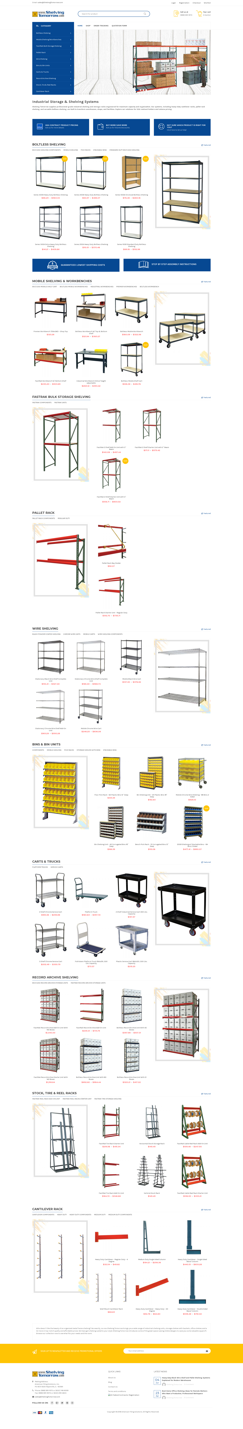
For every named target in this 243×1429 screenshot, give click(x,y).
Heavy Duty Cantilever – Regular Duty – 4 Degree (111, 1260)
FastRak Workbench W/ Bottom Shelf (50, 381)
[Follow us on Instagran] (72, 1403)
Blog (110, 1382)
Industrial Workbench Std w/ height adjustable (91, 382)
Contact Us (113, 1387)
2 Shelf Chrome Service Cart (50, 912)
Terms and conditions (117, 1391)
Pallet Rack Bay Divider (111, 563)
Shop (88, 26)
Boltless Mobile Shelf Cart (131, 381)
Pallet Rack (41, 52)
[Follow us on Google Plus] (57, 1403)
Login (173, 3)
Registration (184, 3)
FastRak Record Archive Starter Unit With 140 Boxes (51, 1078)
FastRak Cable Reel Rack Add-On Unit (192, 1144)
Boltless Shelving (43, 33)
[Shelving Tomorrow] (48, 14)
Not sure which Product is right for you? (186, 126)
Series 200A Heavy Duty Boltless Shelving (91, 244)
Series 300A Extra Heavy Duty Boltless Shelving (50, 245)
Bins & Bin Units (43, 65)
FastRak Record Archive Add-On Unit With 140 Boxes (51, 1029)
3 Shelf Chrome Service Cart (50, 961)
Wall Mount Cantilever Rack (111, 1309)
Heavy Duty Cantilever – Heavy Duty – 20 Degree (152, 1310)
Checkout (197, 3)
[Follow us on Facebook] (52, 1403)
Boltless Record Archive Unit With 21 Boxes (131, 1078)
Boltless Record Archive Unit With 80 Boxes (91, 1078)
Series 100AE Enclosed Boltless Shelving (131, 195)
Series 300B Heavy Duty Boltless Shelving (51, 195)
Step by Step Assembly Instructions (174, 264)
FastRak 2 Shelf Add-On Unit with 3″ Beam (111, 448)
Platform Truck (91, 912)
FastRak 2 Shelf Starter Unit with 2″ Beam (152, 447)
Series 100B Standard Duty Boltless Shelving (131, 245)
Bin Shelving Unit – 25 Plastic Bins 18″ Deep (152, 796)
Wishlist (207, 3)
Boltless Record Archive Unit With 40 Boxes (132, 1029)
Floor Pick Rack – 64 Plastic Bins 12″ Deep (111, 795)
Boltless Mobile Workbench (131, 331)
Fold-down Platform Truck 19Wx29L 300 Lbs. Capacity (91, 962)
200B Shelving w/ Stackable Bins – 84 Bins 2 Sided (192, 845)
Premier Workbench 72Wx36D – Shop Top (51, 331)
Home (80, 26)
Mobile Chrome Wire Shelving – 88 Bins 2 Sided (192, 796)
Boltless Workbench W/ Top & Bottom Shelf (91, 332)
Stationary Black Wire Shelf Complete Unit (50, 680)
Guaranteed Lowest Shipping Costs (83, 265)
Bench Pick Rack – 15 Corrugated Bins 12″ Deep (152, 845)
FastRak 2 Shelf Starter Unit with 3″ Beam (111, 498)
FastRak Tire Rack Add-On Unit (111, 1193)
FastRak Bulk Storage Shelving (48, 46)
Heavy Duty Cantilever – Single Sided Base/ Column (192, 1260)
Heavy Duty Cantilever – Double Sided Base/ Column (192, 1310)
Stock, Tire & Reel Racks (46, 85)
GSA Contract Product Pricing (61, 125)
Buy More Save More (116, 125)
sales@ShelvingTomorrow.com (50, 2)
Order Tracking (101, 26)
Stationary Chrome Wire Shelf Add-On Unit (50, 729)
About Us (112, 1378)
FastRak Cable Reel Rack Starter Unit (192, 1193)
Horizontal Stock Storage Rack (152, 1144)
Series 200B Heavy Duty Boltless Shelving (91, 195)
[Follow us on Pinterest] (67, 1403)
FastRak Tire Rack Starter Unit (111, 1144)
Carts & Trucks (42, 72)
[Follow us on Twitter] (62, 1403)
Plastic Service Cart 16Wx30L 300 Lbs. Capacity (131, 962)
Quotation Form (119, 26)
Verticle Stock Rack (152, 1193)
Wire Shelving (41, 59)
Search (144, 13)
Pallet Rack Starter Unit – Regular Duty (111, 613)
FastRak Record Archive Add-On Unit (91, 1028)
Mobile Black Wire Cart (131, 679)
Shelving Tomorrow (174, 1384)
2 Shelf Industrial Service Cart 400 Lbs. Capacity (131, 913)
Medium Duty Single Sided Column (152, 1259)
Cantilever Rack (42, 91)
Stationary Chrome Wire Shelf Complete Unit (91, 680)
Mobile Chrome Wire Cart (91, 728)
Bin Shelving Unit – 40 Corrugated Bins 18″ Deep (111, 845)
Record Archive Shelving (46, 78)
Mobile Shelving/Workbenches (48, 39)
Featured (207, 145)
